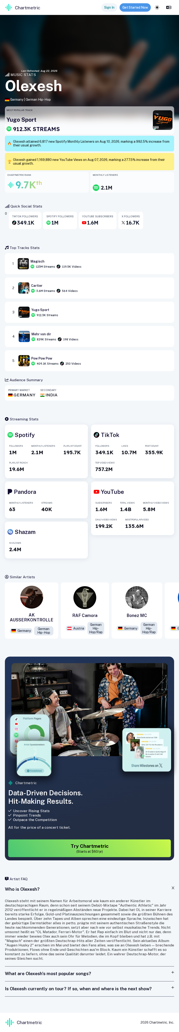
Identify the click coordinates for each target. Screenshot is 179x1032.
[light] (157, 7)
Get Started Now (135, 7)
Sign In (109, 7)
